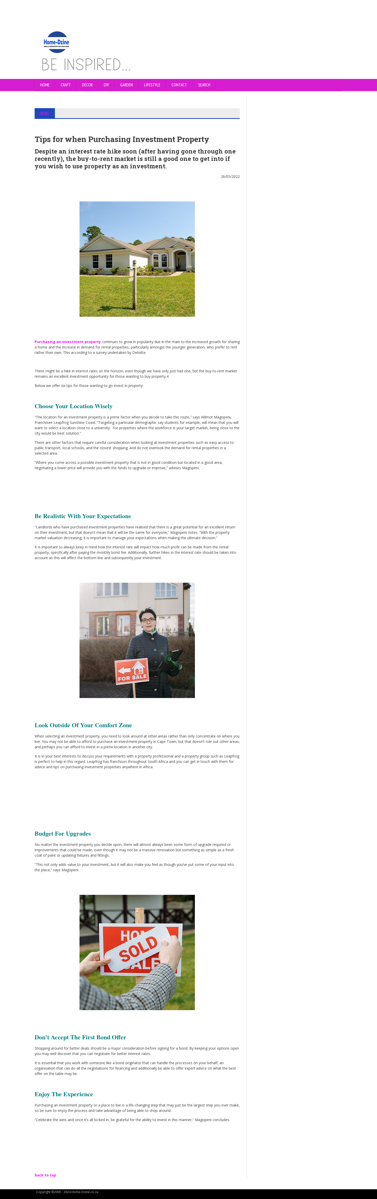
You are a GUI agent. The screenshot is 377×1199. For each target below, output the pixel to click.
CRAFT (66, 85)
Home (44, 85)
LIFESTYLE (152, 85)
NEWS (44, 113)
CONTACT (179, 85)
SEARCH (204, 85)
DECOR (87, 85)
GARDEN (126, 85)
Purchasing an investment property (68, 341)
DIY (106, 85)
